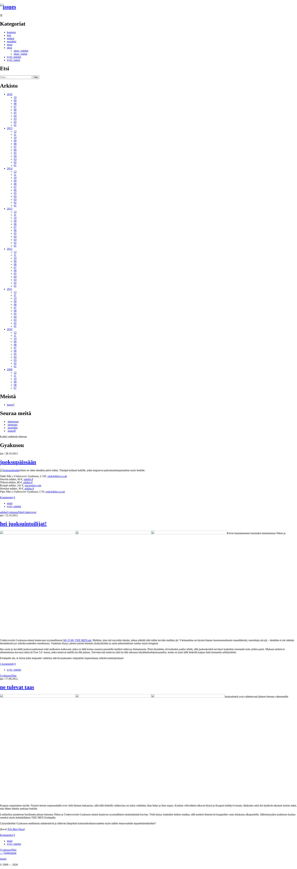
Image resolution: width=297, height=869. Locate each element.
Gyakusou (12, 512)
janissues (12, 424)
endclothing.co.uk (57, 476)
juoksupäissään (18, 462)
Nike (20, 512)
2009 (9, 369)
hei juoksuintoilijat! (23, 524)
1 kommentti (7, 663)
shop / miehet (21, 50)
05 (15, 112)
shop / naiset (20, 53)
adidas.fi (28, 479)
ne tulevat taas (17, 687)
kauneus (11, 32)
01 (15, 125)
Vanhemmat (8, 852)
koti (9, 35)
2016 (9, 94)
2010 (9, 329)
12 (15, 131)
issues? (10, 404)
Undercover (29, 512)
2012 (9, 248)
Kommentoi (6, 497)
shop (9, 47)
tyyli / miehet (14, 56)
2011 (9, 289)
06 (15, 109)
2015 (9, 128)
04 (15, 115)
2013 (9, 208)
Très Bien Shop (15, 829)
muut (9, 44)
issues (3, 858)
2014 (9, 168)
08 (15, 103)
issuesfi (12, 430)
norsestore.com (33, 485)
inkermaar (13, 421)
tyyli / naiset (13, 60)
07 (15, 106)
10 (15, 97)
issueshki (13, 427)
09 (15, 100)
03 (15, 119)
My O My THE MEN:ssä (77, 640)
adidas (3, 512)
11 (15, 134)
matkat (10, 38)
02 (15, 122)
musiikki (11, 41)
